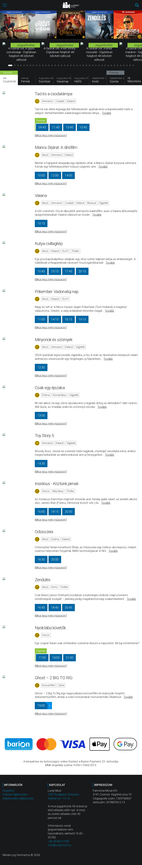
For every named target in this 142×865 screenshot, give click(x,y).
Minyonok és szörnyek (53, 339)
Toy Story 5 (44, 435)
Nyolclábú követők (50, 627)
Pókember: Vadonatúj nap (56, 291)
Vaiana (41, 195)
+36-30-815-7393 (58, 841)
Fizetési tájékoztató (15, 794)
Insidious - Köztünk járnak (56, 483)
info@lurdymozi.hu (59, 845)
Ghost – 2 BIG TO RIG (53, 677)
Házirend (8, 790)
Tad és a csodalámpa (53, 93)
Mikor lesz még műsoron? (51, 135)
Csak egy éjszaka (50, 387)
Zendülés (42, 579)
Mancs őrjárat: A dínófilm (56, 147)
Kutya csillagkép (49, 243)
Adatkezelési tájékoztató (18, 798)
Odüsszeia (44, 531)
